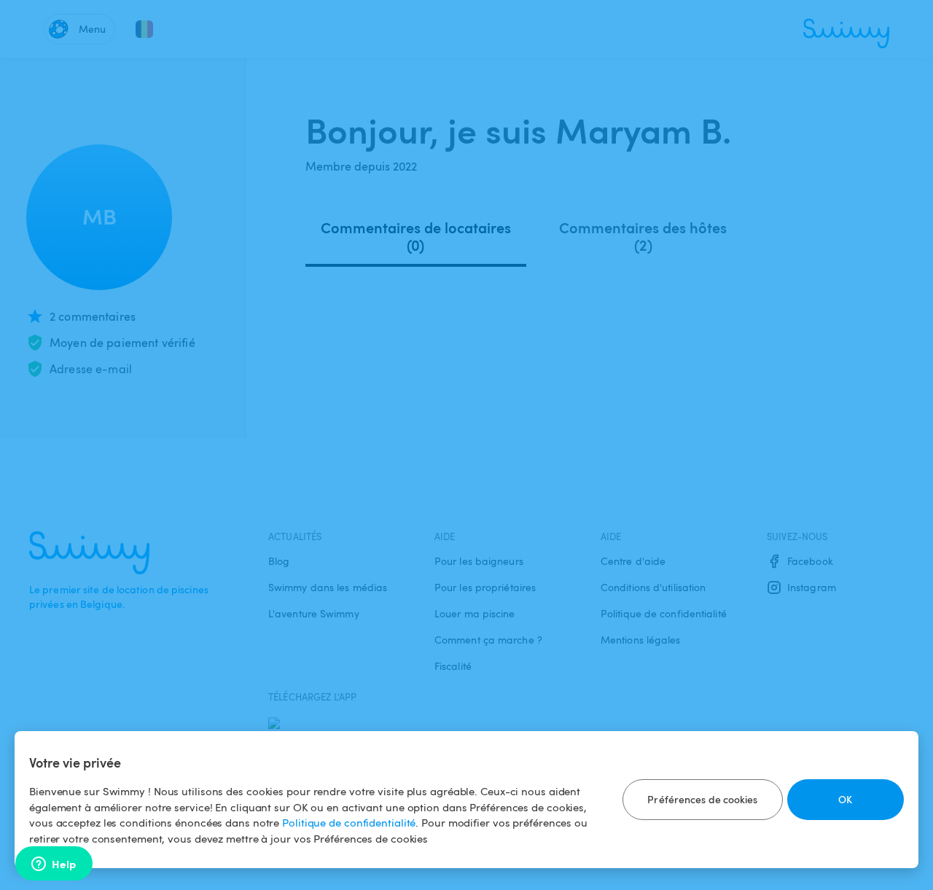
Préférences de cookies (702, 799)
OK (845, 799)
